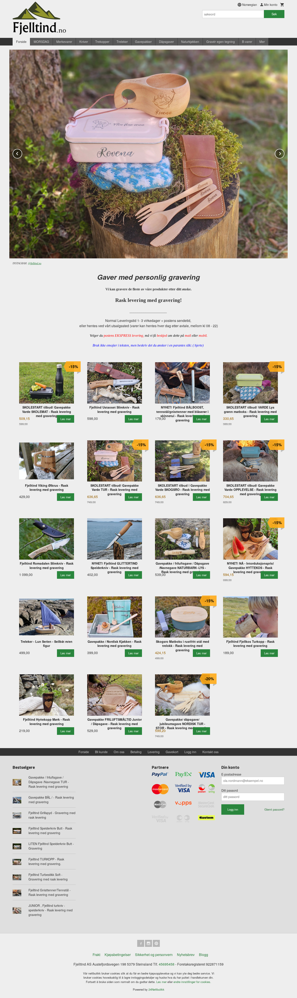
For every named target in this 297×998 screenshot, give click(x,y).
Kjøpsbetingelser (118, 954)
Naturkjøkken (190, 41)
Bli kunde (101, 752)
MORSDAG (41, 41)
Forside (21, 41)
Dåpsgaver (166, 41)
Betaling (136, 752)
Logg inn (190, 752)
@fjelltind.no (34, 263)
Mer (262, 41)
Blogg (203, 954)
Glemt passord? (274, 809)
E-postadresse (231, 774)
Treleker (122, 41)
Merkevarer (64, 41)
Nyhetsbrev (186, 954)
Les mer (161, 982)
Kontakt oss (210, 752)
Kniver (83, 41)
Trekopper (102, 41)
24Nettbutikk (156, 989)
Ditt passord (229, 790)
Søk (274, 14)
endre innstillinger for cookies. (192, 982)
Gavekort (172, 752)
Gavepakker (143, 41)
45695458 (166, 964)
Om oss (119, 752)
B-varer (247, 41)
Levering (154, 752)
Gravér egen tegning (220, 41)
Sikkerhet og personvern (154, 954)
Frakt (96, 954)
